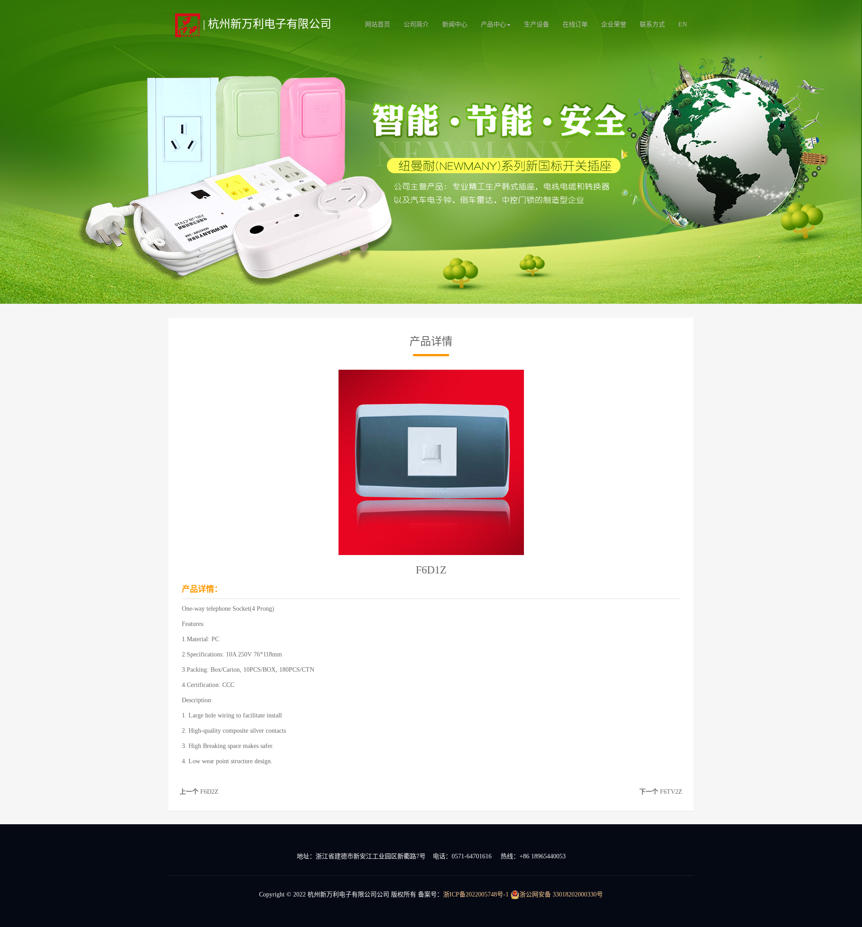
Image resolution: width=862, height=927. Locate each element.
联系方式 (652, 24)
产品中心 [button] (493, 24)
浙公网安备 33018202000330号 (561, 894)
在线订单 (575, 24)
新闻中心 (454, 24)
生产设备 (536, 24)
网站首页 (377, 24)
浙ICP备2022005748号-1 (476, 894)
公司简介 (416, 24)
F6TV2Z (671, 791)
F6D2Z (209, 791)
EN (682, 24)
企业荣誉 (613, 24)
